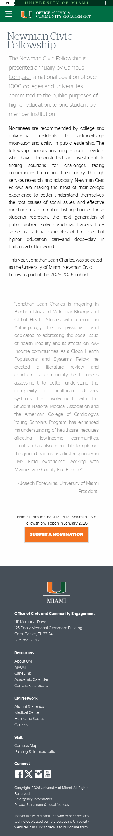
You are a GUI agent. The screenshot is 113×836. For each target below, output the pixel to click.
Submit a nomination (56, 534)
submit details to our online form (62, 827)
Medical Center (27, 713)
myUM (20, 667)
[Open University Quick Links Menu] (106, 3)
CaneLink (22, 674)
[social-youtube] (47, 774)
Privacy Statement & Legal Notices (41, 805)
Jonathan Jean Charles (51, 259)
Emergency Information (33, 799)
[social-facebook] (19, 774)
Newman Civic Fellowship (50, 58)
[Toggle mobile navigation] (9, 14)
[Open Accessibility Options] (7, 3)
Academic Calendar (31, 680)
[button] (100, 819)
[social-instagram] (38, 774)
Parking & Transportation (36, 752)
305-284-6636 (26, 640)
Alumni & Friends (29, 707)
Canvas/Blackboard (31, 686)
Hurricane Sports (29, 719)
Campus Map (25, 746)
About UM (23, 661)
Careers (21, 725)
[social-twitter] (28, 773)
